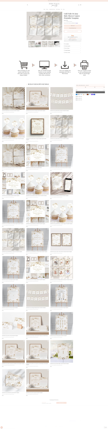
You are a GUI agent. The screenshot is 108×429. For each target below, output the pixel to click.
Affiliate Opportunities (30, 416)
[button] (27, 5)
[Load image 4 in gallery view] (51, 44)
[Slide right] (61, 44)
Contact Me (28, 413)
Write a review (61, 402)
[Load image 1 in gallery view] (32, 44)
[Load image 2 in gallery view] (38, 44)
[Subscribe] (41, 421)
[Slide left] (27, 44)
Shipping (65, 21)
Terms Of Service (42, 413)
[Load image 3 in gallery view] (44, 44)
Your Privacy (42, 415)
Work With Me (29, 415)
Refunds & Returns (43, 412)
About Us (28, 412)
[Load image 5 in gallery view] (57, 44)
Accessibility (42, 416)
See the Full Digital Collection (72, 31)
